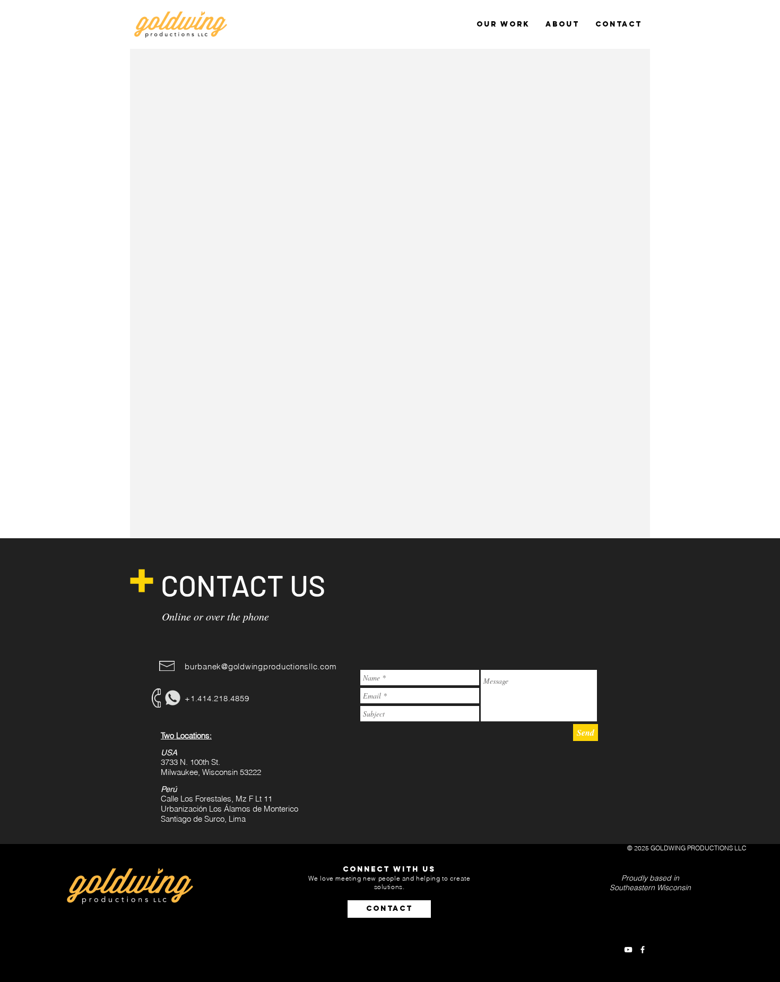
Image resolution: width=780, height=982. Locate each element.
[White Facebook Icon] (642, 949)
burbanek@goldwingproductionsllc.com (260, 666)
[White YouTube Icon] (628, 949)
